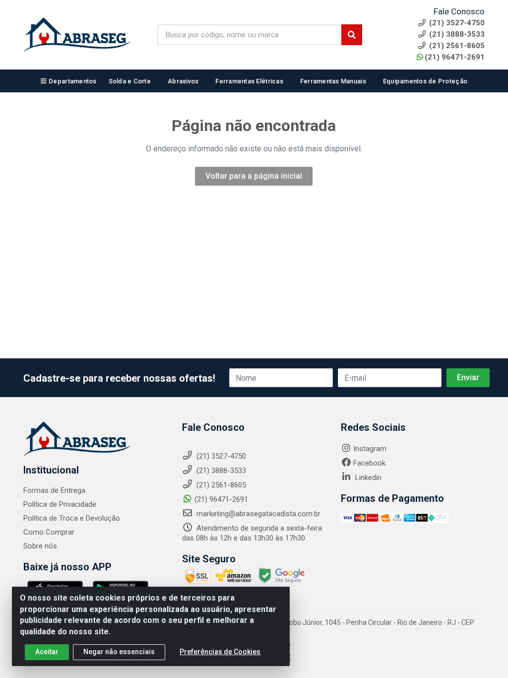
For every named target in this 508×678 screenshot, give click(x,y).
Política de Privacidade (59, 504)
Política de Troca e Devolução (71, 518)
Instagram (369, 448)
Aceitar (47, 652)
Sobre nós (40, 546)
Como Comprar (48, 532)
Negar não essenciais (119, 652)
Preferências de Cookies (220, 652)
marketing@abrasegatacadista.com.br (257, 513)
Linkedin (367, 477)
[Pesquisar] (351, 34)
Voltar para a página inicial (253, 176)
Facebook (369, 463)
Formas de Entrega (54, 490)
